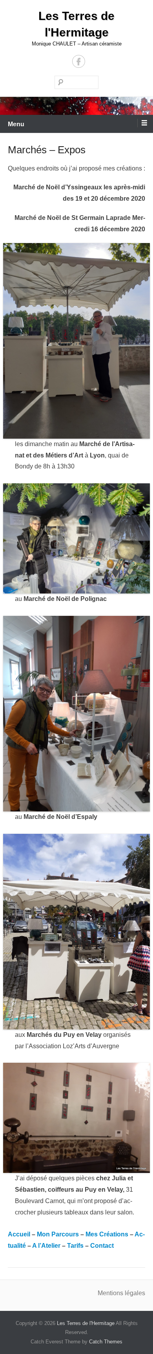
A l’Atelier (46, 1245)
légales (135, 1293)
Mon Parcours (58, 1234)
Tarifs (75, 1245)
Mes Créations (107, 1234)
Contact (102, 1245)
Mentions (111, 1293)
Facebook (78, 61)
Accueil (19, 1234)
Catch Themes (105, 1342)
